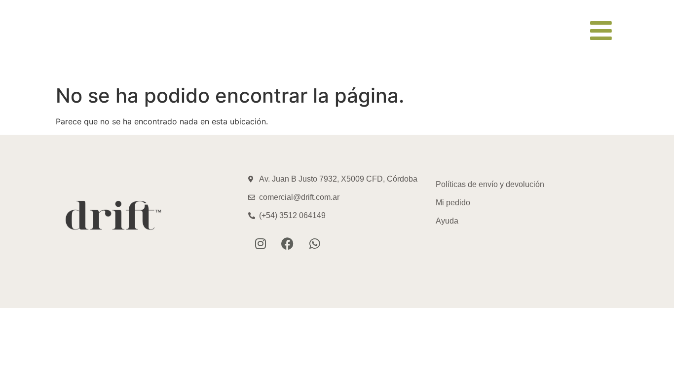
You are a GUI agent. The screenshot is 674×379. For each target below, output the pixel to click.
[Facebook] (287, 243)
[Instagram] (260, 243)
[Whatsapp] (314, 243)
